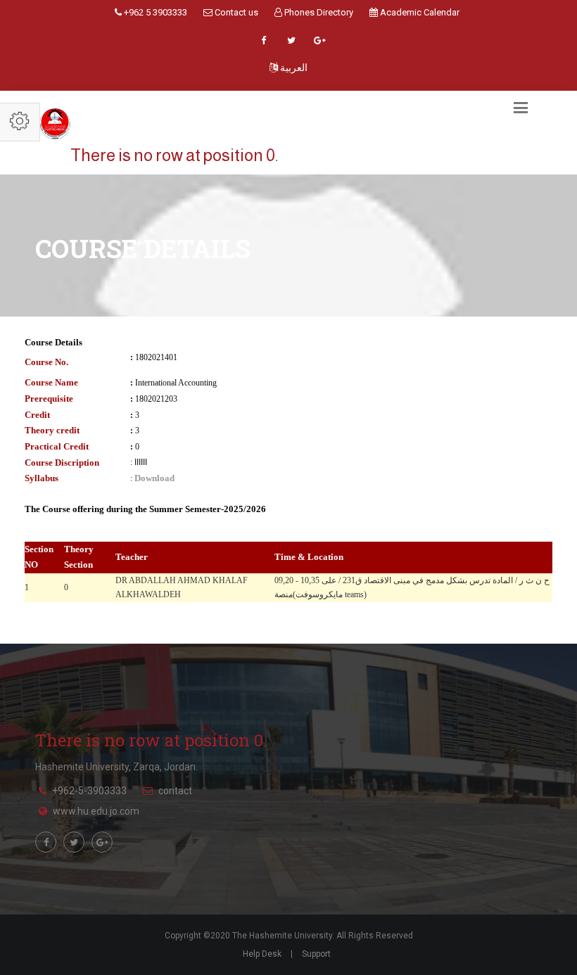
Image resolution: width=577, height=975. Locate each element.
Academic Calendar (418, 12)
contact (175, 790)
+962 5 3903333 (154, 12)
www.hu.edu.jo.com (96, 811)
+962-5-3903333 (89, 790)
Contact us (235, 12)
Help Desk (262, 954)
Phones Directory (317, 12)
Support (316, 954)
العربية (292, 67)
